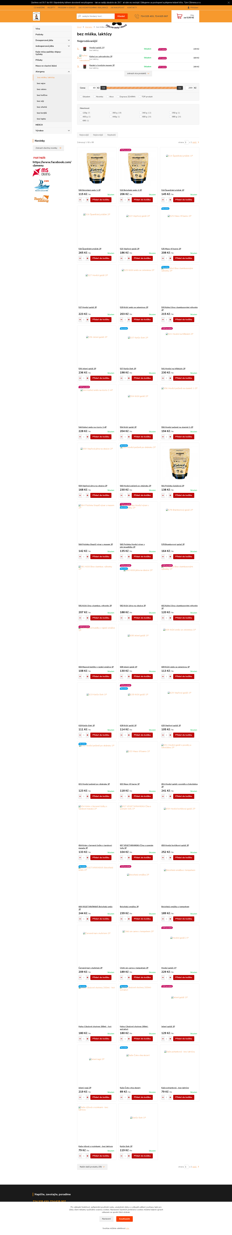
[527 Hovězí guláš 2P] (97, 285)
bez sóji (40, 101)
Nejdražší (111, 135)
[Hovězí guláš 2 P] (179, 945)
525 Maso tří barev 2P (171, 249)
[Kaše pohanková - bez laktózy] (179, 1065)
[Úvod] (53, 16)
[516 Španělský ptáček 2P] (97, 226)
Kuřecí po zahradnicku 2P (100, 56)
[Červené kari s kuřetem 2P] (97, 945)
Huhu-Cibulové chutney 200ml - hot (95, 1026)
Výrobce (40, 130)
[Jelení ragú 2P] (97, 1065)
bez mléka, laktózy (46, 77)
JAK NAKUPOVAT (118, 7)
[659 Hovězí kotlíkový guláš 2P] (179, 823)
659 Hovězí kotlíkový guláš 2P (175, 845)
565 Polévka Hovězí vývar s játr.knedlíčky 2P (132, 545)
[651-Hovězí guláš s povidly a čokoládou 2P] (179, 762)
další (194, 142)
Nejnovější (84, 135)
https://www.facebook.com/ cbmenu (52, 164)
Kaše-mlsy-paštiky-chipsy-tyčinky (48, 53)
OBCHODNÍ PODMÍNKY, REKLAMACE (93, 7)
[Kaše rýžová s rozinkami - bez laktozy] (97, 1124)
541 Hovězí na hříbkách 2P (173, 368)
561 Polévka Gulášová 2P (172, 486)
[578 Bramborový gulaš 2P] (179, 522)
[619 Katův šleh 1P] (97, 703)
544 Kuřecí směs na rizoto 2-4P (93, 427)
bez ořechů (42, 107)
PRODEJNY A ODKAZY (67, 7)
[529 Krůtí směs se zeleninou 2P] (138, 285)
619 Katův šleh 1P (87, 725)
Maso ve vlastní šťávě (46, 65)
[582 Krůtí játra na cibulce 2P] (138, 583)
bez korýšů (42, 113)
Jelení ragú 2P (85, 1088)
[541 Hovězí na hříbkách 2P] (179, 346)
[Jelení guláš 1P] (179, 1004)
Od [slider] (103, 87)
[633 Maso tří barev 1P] (138, 762)
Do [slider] (179, 87)
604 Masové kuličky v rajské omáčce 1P (96, 667)
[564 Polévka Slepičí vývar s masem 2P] (97, 522)
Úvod (79, 27)
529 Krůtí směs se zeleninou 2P (134, 307)
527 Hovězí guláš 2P (88, 307)
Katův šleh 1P (126, 1146)
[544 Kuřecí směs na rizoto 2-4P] (97, 405)
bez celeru (41, 89)
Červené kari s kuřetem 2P (90, 968)
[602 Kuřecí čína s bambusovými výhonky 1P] (179, 583)
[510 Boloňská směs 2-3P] (138, 168)
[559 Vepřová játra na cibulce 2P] (97, 463)
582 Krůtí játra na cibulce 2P (133, 605)
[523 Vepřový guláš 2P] (138, 226)
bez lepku (41, 119)
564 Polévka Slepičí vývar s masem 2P (96, 544)
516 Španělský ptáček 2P (90, 249)
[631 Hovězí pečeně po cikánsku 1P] (97, 762)
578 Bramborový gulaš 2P (173, 544)
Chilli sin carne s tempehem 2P (134, 968)
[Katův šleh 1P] (138, 1124)
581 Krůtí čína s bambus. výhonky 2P (95, 605)
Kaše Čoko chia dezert (130, 1088)
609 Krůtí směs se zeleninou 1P (175, 667)
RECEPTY (51, 7)
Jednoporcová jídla (45, 46)
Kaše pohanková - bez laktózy (175, 1088)
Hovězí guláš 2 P (96, 47)
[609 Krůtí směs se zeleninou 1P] (179, 644)
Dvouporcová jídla (44, 40)
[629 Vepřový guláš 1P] (179, 703)
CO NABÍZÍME (39, 7)
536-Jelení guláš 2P (87, 368)
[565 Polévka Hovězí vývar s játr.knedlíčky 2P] (138, 522)
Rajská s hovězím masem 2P (102, 65)
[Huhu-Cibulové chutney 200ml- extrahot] (138, 1004)
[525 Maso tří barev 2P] (179, 226)
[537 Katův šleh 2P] (138, 346)
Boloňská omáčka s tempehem (175, 906)
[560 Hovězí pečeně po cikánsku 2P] (138, 463)
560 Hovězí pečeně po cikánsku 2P (135, 486)
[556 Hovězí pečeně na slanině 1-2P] (179, 405)
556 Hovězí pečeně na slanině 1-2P (177, 427)
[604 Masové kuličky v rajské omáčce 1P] (97, 644)
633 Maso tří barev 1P (130, 784)
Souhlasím (124, 1218)
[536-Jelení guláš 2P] (97, 346)
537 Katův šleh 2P (128, 368)
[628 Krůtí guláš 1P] (138, 703)
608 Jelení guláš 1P (128, 667)
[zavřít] (228, 2)
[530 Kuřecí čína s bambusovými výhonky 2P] (179, 285)
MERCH (39, 124)
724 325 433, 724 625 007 (154, 16)
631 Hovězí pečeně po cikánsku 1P (94, 784)
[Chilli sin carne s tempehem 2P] (138, 945)
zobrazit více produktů (136, 73)
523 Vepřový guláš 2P (129, 249)
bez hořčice (42, 95)
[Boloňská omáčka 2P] (138, 884)
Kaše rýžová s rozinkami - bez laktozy (96, 1146)
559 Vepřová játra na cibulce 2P (93, 486)
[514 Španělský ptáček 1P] (179, 168)
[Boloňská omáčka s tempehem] (179, 884)
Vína (38, 28)
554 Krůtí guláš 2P (128, 427)
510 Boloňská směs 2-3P (131, 190)
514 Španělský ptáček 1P (172, 190)
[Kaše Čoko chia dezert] (138, 1065)
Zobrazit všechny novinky (46, 148)
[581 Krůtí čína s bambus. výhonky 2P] (97, 583)
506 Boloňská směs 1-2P (90, 190)
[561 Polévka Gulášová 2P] (179, 463)
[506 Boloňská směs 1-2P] (97, 168)
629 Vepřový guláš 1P (171, 725)
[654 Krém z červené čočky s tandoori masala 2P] (97, 823)
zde (127, 1228)
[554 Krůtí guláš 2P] (138, 405)
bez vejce (41, 83)
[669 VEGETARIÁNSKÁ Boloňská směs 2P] (97, 884)
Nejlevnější (98, 135)
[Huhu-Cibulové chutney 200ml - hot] (97, 1004)
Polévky (39, 34)
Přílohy (39, 60)
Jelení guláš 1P (168, 1026)
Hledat (121, 16)
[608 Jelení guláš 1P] (138, 644)
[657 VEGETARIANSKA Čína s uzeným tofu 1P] (138, 823)
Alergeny (40, 71)
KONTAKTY (132, 7)
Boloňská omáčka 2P (129, 906)
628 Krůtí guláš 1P (128, 725)
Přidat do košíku (101, 199)
